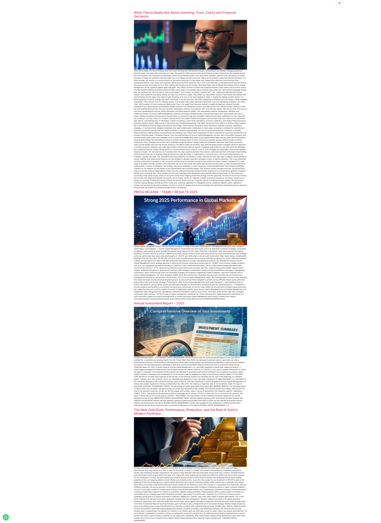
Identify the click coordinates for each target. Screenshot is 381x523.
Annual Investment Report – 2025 (159, 303)
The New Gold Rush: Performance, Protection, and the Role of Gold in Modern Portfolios (186, 411)
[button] (6, 517)
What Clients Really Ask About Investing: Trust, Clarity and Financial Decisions (185, 14)
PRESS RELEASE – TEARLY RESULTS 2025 (166, 192)
